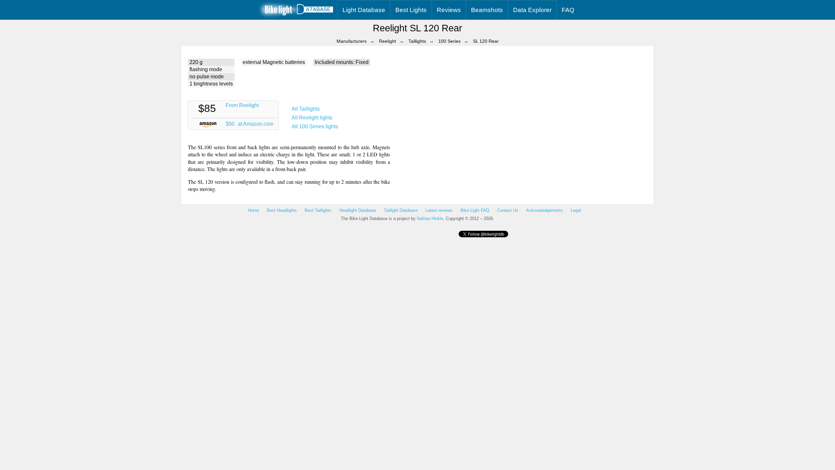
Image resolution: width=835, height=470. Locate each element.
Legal (576, 210)
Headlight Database (357, 210)
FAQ (568, 10)
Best (411, 10)
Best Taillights (318, 210)
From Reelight (242, 105)
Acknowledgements (544, 210)
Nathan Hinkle (430, 218)
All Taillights (306, 109)
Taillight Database (401, 210)
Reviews (449, 10)
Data (532, 10)
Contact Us (507, 210)
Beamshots (487, 10)
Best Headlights (282, 210)
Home (253, 210)
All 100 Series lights (315, 126)
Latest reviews (439, 210)
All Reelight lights (312, 117)
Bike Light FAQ (475, 210)
